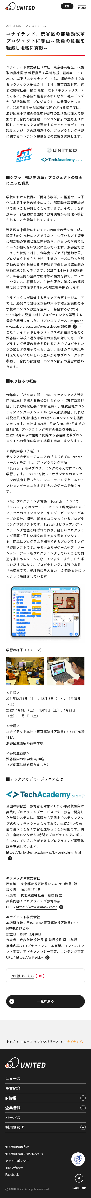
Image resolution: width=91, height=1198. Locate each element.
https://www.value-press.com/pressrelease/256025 (44, 323)
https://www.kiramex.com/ (36, 906)
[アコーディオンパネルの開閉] (83, 1098)
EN (67, 6)
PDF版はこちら (22, 975)
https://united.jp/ (30, 957)
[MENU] (82, 7)
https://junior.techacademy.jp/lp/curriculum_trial (43, 852)
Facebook (12, 1174)
